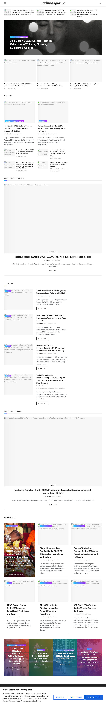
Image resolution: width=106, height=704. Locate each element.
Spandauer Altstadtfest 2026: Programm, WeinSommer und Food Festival (51, 318)
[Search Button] (101, 3)
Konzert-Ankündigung (19, 37)
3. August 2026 (87, 560)
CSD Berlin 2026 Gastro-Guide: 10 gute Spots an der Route (84, 608)
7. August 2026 (53, 560)
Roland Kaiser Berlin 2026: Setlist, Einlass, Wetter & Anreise (58, 164)
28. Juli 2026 (20, 617)
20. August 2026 (56, 158)
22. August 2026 (24, 52)
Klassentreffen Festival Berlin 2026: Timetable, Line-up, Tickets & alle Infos (58, 152)
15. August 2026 (57, 496)
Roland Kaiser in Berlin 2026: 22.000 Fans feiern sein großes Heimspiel (19, 85)
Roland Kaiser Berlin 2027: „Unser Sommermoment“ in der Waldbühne (49, 85)
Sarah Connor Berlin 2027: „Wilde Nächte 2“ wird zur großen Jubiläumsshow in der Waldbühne (25, 165)
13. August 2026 (20, 574)
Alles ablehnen (76, 697)
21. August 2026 (22, 156)
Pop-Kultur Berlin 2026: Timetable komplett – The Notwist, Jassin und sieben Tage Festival (89, 12)
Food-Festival (45, 526)
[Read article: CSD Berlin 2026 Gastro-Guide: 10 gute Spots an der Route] (86, 591)
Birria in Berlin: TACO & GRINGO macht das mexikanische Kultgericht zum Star (18, 552)
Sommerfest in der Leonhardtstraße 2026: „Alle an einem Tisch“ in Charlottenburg (50, 348)
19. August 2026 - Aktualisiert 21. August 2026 (51, 388)
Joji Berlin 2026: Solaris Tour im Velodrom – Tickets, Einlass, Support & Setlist (31, 44)
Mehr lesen (54, 270)
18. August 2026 (22, 170)
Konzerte (42, 121)
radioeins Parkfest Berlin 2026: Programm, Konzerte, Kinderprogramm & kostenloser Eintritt (55, 13)
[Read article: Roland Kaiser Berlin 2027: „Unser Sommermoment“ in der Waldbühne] (53, 70)
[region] (53, 695)
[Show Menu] (5, 3)
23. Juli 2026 (53, 617)
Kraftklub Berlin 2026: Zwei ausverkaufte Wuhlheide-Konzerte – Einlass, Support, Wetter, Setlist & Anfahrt (17, 656)
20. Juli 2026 (87, 614)
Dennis (15, 52)
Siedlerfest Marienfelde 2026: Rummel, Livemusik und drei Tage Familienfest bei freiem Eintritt (23, 12)
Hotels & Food (12, 526)
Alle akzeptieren (94, 697)
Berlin (8, 291)
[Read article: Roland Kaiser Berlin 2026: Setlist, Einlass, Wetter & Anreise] (43, 165)
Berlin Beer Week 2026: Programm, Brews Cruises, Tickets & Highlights (84, 85)
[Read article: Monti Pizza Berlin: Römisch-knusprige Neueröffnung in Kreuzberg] (53, 591)
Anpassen (60, 697)
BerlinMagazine (53, 3)
